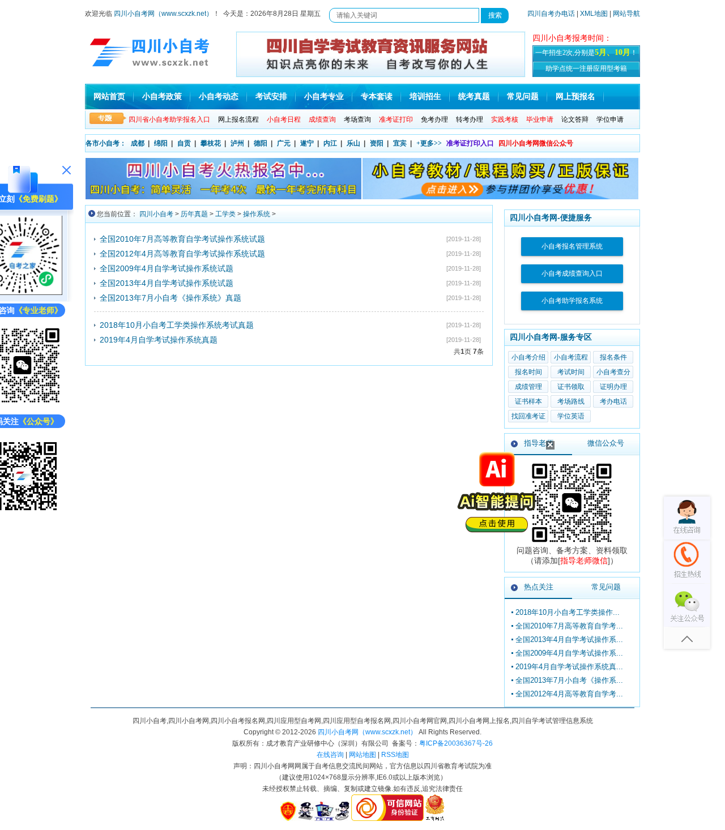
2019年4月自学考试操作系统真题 (159, 339)
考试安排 (271, 96)
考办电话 (613, 401)
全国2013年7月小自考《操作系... (569, 680)
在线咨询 (330, 755)
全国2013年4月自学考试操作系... (569, 639)
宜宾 (400, 143)
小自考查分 (613, 372)
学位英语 (571, 416)
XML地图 (594, 14)
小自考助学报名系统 (572, 301)
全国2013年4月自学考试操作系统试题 (166, 283)
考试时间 (571, 372)
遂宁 (307, 143)
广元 (284, 143)
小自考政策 (162, 96)
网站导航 (626, 14)
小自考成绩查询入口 (572, 273)
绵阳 (161, 143)
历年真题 (194, 214)
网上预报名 (575, 96)
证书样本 (528, 401)
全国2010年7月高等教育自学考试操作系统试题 (182, 238)
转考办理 (469, 119)
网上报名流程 (238, 119)
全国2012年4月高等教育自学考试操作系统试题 (182, 253)
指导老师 (538, 443)
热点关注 (538, 587)
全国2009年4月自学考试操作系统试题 (166, 268)
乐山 (353, 143)
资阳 (376, 143)
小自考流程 (571, 357)
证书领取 (571, 387)
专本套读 (377, 96)
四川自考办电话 (551, 14)
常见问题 (523, 96)
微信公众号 (605, 443)
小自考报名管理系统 (572, 246)
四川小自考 (156, 214)
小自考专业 (324, 96)
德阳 (260, 143)
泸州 (237, 143)
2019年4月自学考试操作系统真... (569, 666)
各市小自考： (106, 143)
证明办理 (613, 387)
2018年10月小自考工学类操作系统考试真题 (177, 325)
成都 (137, 143)
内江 (330, 143)
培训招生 (425, 96)
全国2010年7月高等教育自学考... (569, 626)
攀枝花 (211, 143)
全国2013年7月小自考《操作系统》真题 (170, 297)
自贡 (184, 143)
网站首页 (109, 96)
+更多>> (429, 143)
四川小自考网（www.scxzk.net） (163, 14)
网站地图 (362, 755)
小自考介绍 (528, 357)
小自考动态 (218, 96)
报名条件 (613, 357)
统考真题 (474, 96)
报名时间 (528, 372)
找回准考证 (528, 416)
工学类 (225, 214)
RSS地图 (395, 755)
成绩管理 (528, 387)
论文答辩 (574, 119)
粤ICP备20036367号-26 (456, 743)
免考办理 (434, 119)
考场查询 (357, 119)
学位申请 (610, 119)
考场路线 (571, 401)
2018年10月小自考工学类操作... (567, 612)
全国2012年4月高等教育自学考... (569, 694)
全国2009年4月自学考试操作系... (569, 653)
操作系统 (256, 214)
